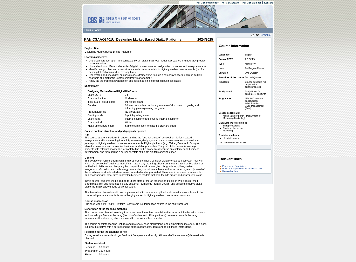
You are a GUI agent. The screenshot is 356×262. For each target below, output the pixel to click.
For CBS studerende (208, 2)
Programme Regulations (234, 166)
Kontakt (268, 2)
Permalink (265, 35)
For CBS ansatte (230, 2)
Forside (88, 30)
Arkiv (98, 30)
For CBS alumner (251, 2)
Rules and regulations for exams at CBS (242, 168)
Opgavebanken (230, 171)
